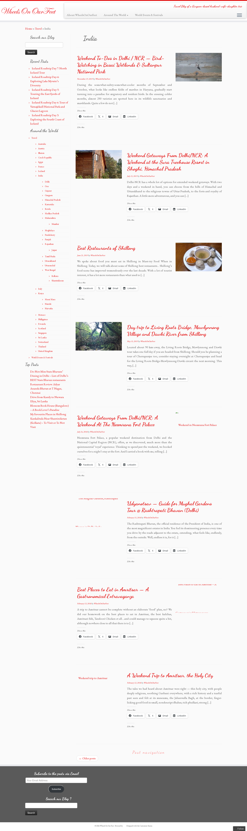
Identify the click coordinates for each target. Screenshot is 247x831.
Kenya (41, 293)
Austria (41, 148)
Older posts (87, 758)
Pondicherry (50, 235)
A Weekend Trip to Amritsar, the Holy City (170, 675)
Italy (40, 288)
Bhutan (41, 153)
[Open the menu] (239, 15)
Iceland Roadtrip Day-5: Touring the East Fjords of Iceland (45, 94)
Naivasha (49, 308)
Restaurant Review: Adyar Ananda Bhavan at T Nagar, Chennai (46, 388)
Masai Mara (50, 299)
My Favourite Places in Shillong (48, 414)
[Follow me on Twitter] (69, 7)
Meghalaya (49, 230)
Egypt (40, 162)
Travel (38, 28)
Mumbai (55, 224)
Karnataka (49, 204)
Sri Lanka (42, 337)
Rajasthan (49, 244)
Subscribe (56, 789)
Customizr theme (146, 826)
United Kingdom (45, 351)
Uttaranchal (50, 265)
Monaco (41, 314)
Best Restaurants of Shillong (106, 248)
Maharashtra (50, 218)
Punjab (48, 239)
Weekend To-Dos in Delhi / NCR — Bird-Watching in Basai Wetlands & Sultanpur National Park (120, 65)
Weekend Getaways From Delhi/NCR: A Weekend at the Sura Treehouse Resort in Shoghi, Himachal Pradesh (168, 162)
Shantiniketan (58, 280)
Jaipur (54, 250)
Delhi (47, 181)
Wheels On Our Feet (107, 826)
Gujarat (48, 190)
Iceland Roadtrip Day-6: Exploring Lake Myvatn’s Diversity (44, 81)
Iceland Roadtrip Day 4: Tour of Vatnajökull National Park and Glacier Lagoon (49, 107)
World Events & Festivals (149, 15)
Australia (42, 144)
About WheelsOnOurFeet (82, 15)
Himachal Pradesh (52, 199)
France (41, 166)
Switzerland (43, 342)
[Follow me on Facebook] (74, 7)
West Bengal (50, 270)
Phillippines (43, 319)
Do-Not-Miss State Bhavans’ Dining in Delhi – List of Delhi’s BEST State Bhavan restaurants (49, 376)
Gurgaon (49, 195)
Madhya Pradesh (52, 213)
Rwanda (42, 323)
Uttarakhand (50, 261)
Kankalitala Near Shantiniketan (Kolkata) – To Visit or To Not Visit (48, 423)
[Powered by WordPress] (124, 825)
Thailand (42, 346)
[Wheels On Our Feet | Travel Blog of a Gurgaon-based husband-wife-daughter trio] (28, 11)
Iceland (41, 171)
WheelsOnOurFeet (102, 79)
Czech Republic (45, 157)
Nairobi (48, 304)
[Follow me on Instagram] (79, 7)
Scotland (42, 328)
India (40, 175)
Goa (47, 186)
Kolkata (55, 276)
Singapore (42, 333)
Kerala (48, 208)
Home (28, 28)
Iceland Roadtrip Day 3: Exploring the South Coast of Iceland (47, 119)
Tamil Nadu (50, 256)
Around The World (115, 15)
